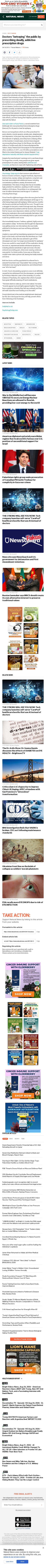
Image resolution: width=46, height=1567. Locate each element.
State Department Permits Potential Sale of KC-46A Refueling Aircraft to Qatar (21, 1146)
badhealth (16, 57)
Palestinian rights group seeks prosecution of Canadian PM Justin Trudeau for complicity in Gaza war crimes (22, 479)
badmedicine (24, 57)
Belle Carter (15, 392)
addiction (9, 57)
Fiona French (34, 59)
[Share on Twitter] (14, 52)
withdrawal (31, 60)
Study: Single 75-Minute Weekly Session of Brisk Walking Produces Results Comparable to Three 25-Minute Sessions (21, 1301)
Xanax (37, 60)
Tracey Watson (15, 47)
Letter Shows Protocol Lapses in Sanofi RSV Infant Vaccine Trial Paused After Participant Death (21, 1199)
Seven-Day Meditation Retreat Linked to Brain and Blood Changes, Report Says (20, 1154)
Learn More (9, 1561)
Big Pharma (12, 33)
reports (11, 173)
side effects (18, 60)
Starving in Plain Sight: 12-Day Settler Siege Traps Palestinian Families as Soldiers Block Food (20, 1162)
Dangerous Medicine (22, 59)
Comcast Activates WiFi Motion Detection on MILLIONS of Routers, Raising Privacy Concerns (20, 1191)
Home (4, 33)
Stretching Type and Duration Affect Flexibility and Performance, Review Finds (21, 1324)
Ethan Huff (14, 433)
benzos (4, 59)
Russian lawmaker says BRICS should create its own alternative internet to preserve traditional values (23, 598)
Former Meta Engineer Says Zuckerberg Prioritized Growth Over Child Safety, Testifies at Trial (20, 1214)
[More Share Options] (19, 52)
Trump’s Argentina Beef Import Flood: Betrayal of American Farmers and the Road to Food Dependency (22, 1316)
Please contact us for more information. (15, 953)
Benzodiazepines (34, 57)
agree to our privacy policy (14, 1557)
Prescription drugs (8, 60)
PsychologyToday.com (10, 310)
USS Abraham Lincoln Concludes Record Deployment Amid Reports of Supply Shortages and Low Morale (21, 1175)
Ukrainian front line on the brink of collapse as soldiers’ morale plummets (20, 867)
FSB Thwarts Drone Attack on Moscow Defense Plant (22, 1168)
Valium (25, 60)
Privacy (13, 1535)
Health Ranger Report (11, 1379)
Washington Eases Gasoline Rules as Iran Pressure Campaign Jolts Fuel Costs (21, 1206)
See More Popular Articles (23, 1339)
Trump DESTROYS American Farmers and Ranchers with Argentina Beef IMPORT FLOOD (21, 1418)
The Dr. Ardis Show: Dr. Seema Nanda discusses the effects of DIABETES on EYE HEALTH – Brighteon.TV (22, 750)
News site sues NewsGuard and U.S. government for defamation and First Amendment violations (20, 559)
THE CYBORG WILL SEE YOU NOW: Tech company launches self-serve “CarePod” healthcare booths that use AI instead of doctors (21, 520)
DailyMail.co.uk (7, 306)
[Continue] (41, 1505)
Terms (19, 1535)
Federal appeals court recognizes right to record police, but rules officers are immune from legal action (21, 1183)
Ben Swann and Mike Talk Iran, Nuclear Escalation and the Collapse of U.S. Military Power (20, 1463)
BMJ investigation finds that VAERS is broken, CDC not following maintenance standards (21, 830)
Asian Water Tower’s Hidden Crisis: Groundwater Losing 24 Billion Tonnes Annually (20, 1269)
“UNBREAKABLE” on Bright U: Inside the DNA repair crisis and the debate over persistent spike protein (21, 1222)
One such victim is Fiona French (13, 124)
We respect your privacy (23, 1510)
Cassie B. (14, 474)
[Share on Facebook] (9, 52)
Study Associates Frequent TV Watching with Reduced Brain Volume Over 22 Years (19, 1277)
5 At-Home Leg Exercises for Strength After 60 (19, 1309)
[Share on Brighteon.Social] (4, 52)
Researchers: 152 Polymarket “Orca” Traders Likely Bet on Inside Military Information (21, 1230)
